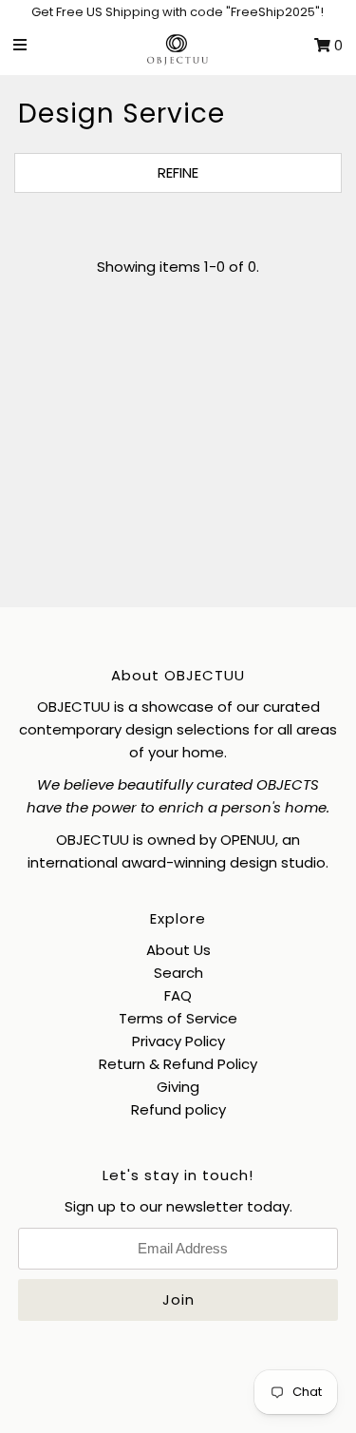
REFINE (178, 172)
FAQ (178, 995)
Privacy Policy (178, 1041)
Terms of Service (178, 1018)
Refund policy (178, 1109)
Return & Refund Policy (178, 1064)
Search (178, 973)
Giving (178, 1087)
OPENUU (247, 840)
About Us (178, 950)
